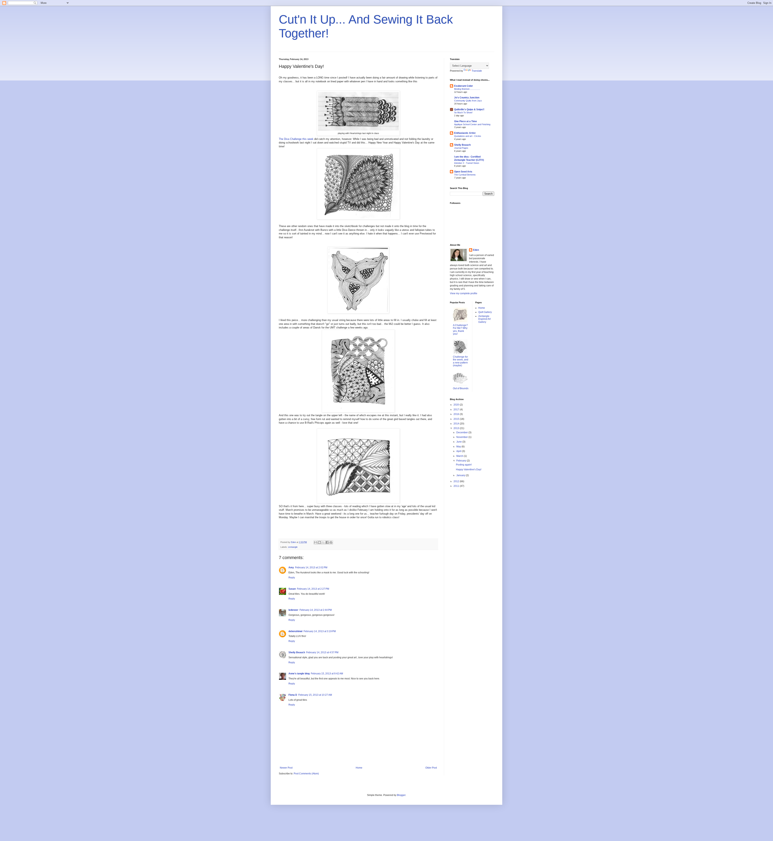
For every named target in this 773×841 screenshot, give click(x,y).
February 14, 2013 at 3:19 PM (320, 631)
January (461, 475)
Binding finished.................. (467, 89)
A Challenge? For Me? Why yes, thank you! (460, 329)
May (459, 446)
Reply (291, 577)
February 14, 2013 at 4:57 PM (322, 652)
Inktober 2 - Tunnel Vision (466, 163)
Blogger (401, 795)
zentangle (293, 547)
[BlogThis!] (319, 542)
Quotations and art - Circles (467, 136)
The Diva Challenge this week (296, 138)
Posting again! (464, 464)
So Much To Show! (463, 112)
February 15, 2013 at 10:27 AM (315, 694)
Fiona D (292, 694)
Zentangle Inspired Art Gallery (484, 319)
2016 (457, 414)
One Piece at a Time (465, 121)
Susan (292, 588)
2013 (457, 428)
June (459, 441)
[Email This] (316, 542)
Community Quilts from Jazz (468, 100)
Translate (477, 70)
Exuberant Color (463, 86)
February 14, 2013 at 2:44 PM (316, 610)
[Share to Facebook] (327, 542)
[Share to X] (323, 542)
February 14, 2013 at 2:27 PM (313, 588)
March (460, 456)
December (462, 432)
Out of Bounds (460, 388)
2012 (457, 481)
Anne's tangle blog (299, 673)
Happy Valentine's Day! (468, 469)
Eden (476, 250)
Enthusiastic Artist (464, 133)
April (459, 451)
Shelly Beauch (296, 652)
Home (359, 767)
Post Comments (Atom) (306, 773)
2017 (457, 409)
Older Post (431, 767)
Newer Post (286, 767)
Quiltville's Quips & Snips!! (469, 109)
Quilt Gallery (485, 312)
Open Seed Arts (463, 171)
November (462, 437)
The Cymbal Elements (465, 174)
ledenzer (293, 610)
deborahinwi (295, 631)
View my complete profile (463, 293)
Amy (291, 567)
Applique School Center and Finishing (472, 124)
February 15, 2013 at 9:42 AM (327, 673)
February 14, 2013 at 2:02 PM (311, 567)
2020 (457, 404)
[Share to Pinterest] (331, 542)
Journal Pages (461, 148)
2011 (457, 486)
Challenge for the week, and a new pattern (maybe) (460, 361)
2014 (457, 423)
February (461, 460)
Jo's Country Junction (466, 97)
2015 (457, 419)
